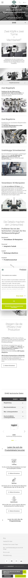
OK (14, 301)
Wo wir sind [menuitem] (6, 552)
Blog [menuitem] (4, 538)
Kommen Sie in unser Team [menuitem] (10, 544)
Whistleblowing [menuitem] (7, 555)
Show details (19, 295)
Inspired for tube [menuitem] (7, 541)
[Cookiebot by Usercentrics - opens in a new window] (19, 270)
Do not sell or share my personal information (14, 306)
